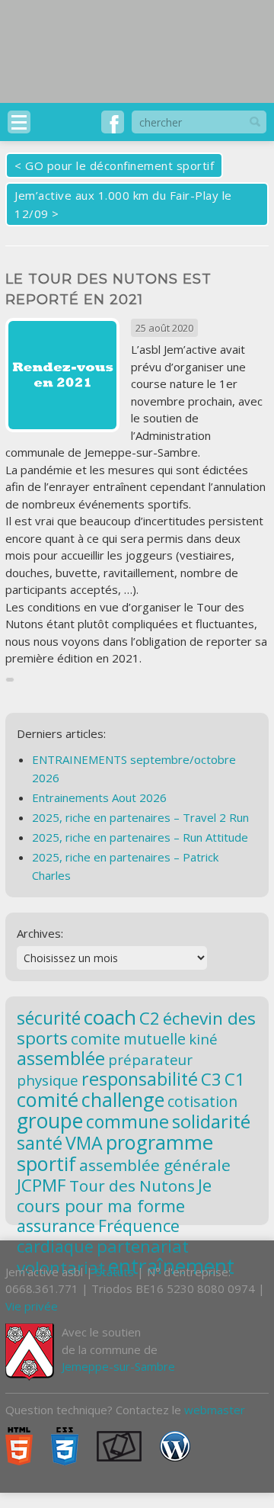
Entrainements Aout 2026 (99, 797)
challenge (122, 1099)
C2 (149, 1017)
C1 (235, 1078)
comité (47, 1099)
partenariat (143, 1245)
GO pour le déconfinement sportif (119, 165)
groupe (50, 1120)
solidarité (211, 1121)
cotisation (202, 1101)
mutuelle (154, 1038)
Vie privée (31, 1306)
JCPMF (41, 1185)
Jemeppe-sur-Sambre (118, 1366)
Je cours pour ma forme (114, 1195)
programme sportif (115, 1152)
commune (127, 1121)
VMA (84, 1143)
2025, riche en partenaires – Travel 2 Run (140, 817)
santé (39, 1143)
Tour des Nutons (132, 1185)
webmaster (214, 1409)
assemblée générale (155, 1165)
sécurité (49, 1018)
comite (95, 1038)
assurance (56, 1225)
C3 (211, 1079)
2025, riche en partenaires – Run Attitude (140, 837)
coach (110, 1017)
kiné (203, 1038)
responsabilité (139, 1079)
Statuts (115, 1271)
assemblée (61, 1058)
